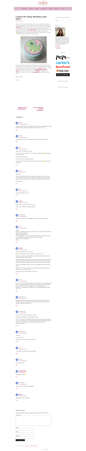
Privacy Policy (58, 47)
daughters (18, 26)
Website (18, 435)
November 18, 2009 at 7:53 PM (23, 137)
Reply (17, 141)
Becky (20, 394)
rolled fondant (32, 29)
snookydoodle (22, 370)
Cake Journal (46, 449)
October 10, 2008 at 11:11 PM (23, 249)
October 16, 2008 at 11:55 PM (23, 202)
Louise (20, 201)
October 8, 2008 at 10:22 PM (23, 298)
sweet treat (36, 72)
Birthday (37, 70)
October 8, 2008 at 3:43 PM (23, 360)
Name (17, 427)
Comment (18, 415)
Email (17, 431)
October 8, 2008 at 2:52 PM (23, 372)
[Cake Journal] (43, 6)
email (40, 68)
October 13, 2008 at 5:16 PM (23, 216)
